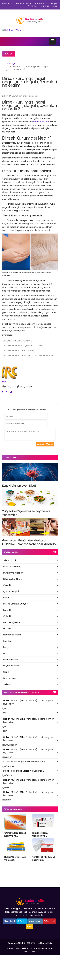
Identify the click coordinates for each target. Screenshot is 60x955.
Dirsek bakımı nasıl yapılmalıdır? (17, 341)
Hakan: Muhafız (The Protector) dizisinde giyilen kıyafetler (28, 702)
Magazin (7, 647)
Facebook (33, 6)
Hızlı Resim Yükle (44, 948)
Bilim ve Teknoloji (12, 566)
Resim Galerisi (10, 659)
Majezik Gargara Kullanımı (18, 908)
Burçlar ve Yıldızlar (13, 572)
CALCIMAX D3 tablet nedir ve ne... (15, 834)
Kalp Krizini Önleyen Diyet (19, 486)
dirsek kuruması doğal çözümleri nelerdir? (23, 346)
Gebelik (7, 616)
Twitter (46, 6)
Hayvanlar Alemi (12, 634)
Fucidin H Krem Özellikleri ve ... (40, 834)
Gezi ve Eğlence (11, 622)
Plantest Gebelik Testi (16, 911)
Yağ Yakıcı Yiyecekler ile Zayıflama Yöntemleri (26, 513)
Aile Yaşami (9, 560)
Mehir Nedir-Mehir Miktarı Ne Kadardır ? (23, 770)
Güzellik (7, 628)
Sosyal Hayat (10, 678)
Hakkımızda (7, 3)
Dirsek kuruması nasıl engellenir (18, 350)
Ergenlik (7, 609)
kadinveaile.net (41, 121)
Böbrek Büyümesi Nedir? (41, 911)
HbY (4, 381)
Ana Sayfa (11, 63)
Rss (55, 6)
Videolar (7, 684)
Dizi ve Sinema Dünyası (15, 603)
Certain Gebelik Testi (43, 908)
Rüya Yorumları (11, 665)
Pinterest (50, 921)
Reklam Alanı (13, 948)
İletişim (54, 3)
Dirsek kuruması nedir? (44, 355)
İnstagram (36, 921)
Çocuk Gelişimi (11, 591)
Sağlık (8, 53)
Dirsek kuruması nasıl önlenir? (17, 355)
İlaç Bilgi (7, 640)
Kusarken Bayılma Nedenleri (30, 915)
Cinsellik (7, 585)
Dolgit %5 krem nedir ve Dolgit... (15, 858)
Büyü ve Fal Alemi (12, 579)
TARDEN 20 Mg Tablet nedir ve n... (43, 858)
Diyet (6, 597)
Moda (6, 653)
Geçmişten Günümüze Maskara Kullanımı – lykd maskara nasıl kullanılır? (29, 542)
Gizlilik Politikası (23, 3)
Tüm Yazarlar (40, 3)
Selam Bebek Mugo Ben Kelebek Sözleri (24, 761)
